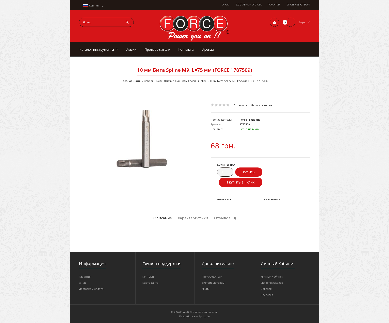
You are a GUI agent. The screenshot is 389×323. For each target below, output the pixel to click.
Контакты (148, 276)
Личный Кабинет (272, 276)
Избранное (224, 199)
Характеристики (193, 218)
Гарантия (85, 276)
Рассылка (267, 295)
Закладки (267, 289)
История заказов (272, 282)
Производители (212, 276)
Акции (205, 289)
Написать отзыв (261, 105)
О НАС (226, 4)
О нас (82, 282)
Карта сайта (150, 282)
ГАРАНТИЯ (274, 4)
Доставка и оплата (91, 289)
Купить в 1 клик (241, 182)
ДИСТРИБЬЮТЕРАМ (298, 4)
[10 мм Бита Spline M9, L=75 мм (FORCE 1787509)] (142, 138)
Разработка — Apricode (194, 316)
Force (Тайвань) (250, 119)
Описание (162, 218)
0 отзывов (240, 105)
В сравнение (272, 199)
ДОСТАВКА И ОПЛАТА (249, 4)
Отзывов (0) (225, 218)
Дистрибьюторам (213, 282)
